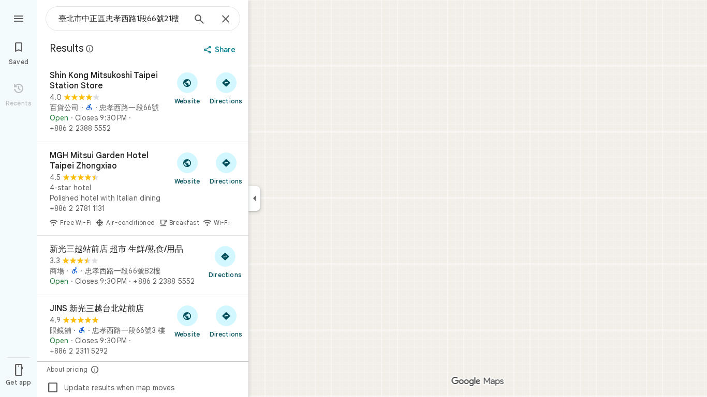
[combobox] (121, 18)
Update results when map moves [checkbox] (110, 387)
